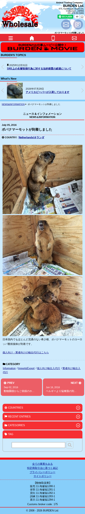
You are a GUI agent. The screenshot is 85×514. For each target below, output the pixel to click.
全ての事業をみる (42, 463)
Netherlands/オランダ (31, 137)
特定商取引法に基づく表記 (42, 468)
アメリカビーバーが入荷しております (47, 92)
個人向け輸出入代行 (48, 368)
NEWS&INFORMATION (13, 104)
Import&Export (26, 368)
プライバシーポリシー (42, 472)
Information (9, 368)
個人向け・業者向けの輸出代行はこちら (26, 352)
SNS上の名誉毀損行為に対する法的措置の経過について (39, 68)
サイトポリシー (43, 476)
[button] (82, 67)
